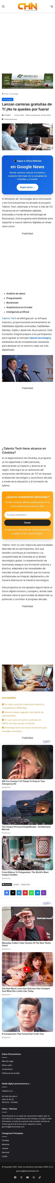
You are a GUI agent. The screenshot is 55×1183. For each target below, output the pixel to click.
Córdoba (5, 1140)
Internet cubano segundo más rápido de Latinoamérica (22, 714)
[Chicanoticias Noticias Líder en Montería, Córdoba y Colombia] (27, 6)
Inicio (5, 94)
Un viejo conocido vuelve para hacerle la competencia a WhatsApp (23, 706)
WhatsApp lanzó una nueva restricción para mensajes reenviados (24, 729)
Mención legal (7, 1061)
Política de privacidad (11, 1073)
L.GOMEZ (7, 115)
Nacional (5, 1152)
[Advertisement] (27, 44)
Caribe (4, 1156)
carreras (16, 884)
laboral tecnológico (40, 338)
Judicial (5, 1148)
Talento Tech (9, 318)
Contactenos (7, 1069)
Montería (5, 1144)
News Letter (7, 1065)
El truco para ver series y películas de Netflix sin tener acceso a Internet (21, 722)
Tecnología (13, 94)
